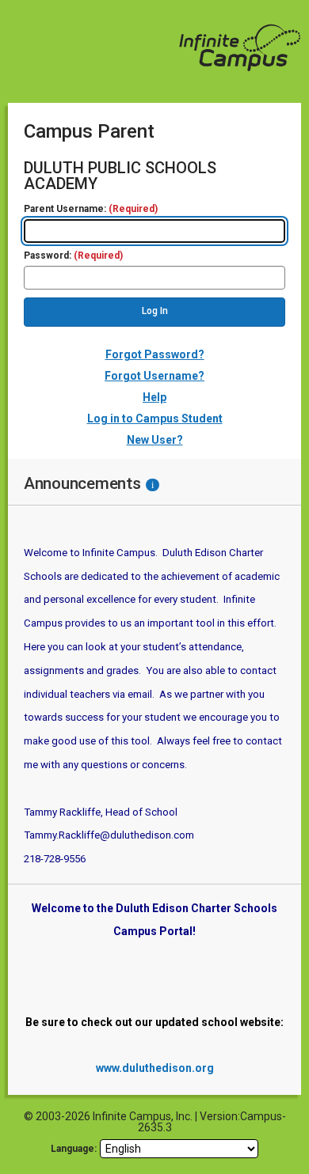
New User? (155, 439)
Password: (73, 256)
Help (154, 397)
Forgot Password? (154, 354)
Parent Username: (91, 209)
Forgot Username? (154, 375)
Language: (74, 1148)
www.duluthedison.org (155, 1068)
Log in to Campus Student (155, 418)
